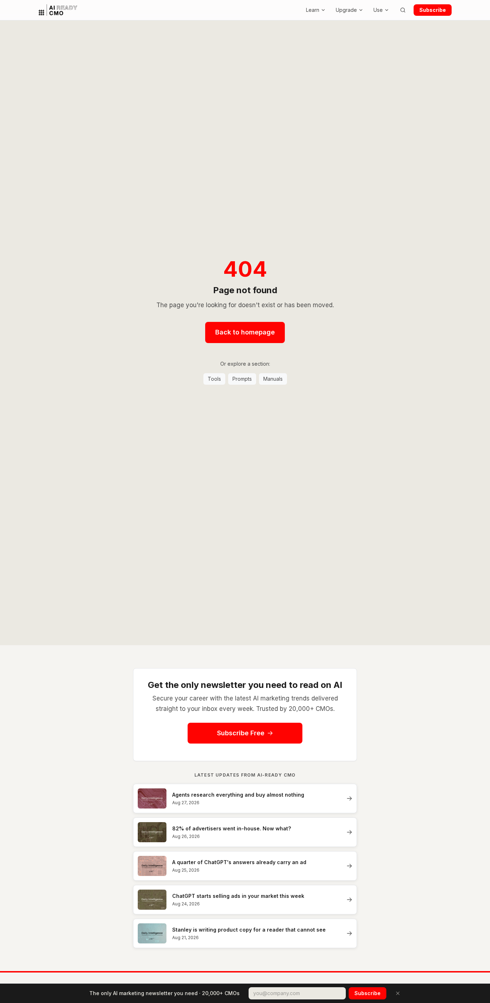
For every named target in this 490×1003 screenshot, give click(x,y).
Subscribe (432, 10)
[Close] (398, 993)
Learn (312, 10)
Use (378, 10)
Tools (214, 379)
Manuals (273, 379)
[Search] (402, 10)
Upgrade (346, 10)
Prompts (242, 379)
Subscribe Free (240, 733)
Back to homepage (245, 332)
